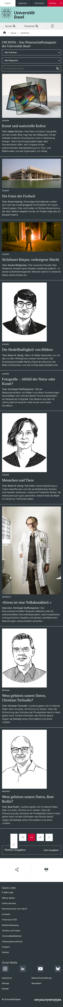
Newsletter (36, 983)
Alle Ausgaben (51, 850)
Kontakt (5, 988)
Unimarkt (6, 914)
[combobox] (31, 52)
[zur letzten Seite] (49, 837)
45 (40, 837)
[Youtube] (40, 969)
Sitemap (5, 983)
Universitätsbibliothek (11, 936)
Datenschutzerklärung (41, 978)
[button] (16, 869)
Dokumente (39, 3)
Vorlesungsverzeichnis (12, 941)
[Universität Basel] (18, 13)
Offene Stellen (8, 898)
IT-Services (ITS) (9, 919)
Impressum (7, 978)
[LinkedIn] (22, 969)
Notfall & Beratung (10, 925)
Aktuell (13, 33)
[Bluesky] (58, 969)
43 (23, 837)
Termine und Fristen (11, 930)
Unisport (6, 947)
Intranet (5, 952)
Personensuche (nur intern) (14, 909)
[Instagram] (5, 969)
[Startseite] (4, 33)
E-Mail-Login (7, 892)
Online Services (9, 903)
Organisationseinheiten (24, 3)
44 (31, 837)
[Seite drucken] (46, 869)
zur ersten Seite (13, 841)
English (8, 3)
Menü (52, 26)
